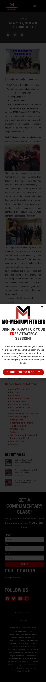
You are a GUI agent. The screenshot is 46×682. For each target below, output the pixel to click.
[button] (42, 308)
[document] (23, 341)
